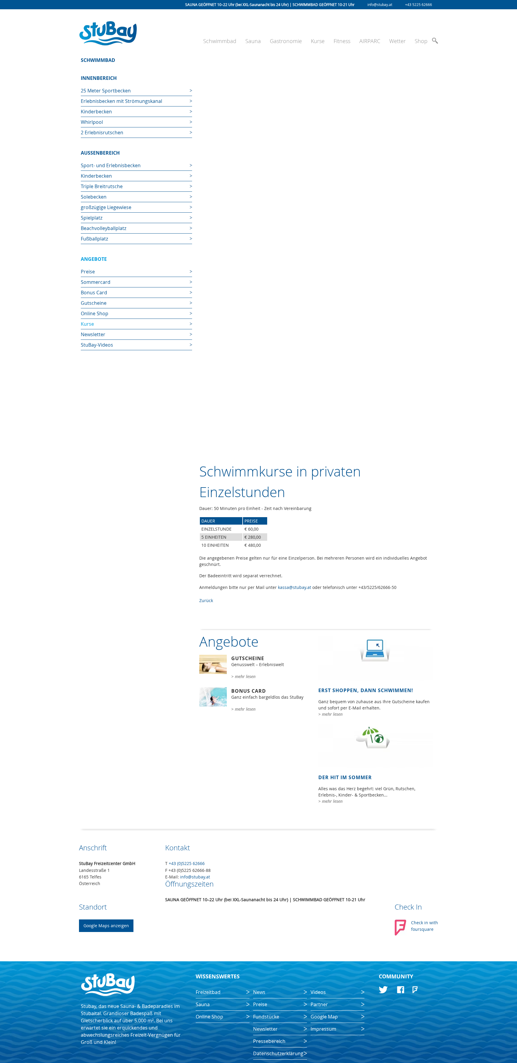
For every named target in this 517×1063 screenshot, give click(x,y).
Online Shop (94, 313)
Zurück (206, 600)
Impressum (323, 1029)
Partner (319, 1004)
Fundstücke (266, 1016)
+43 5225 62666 (418, 4)
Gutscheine (94, 303)
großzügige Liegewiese (106, 207)
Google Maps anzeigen (106, 925)
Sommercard (95, 282)
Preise (88, 271)
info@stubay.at (379, 4)
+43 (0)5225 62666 (187, 863)
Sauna (253, 41)
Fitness (342, 41)
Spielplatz (91, 217)
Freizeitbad (208, 992)
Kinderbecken (96, 111)
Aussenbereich (100, 153)
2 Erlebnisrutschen (102, 132)
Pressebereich (269, 1041)
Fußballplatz (94, 238)
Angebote (94, 259)
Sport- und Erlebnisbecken (111, 165)
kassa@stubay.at (294, 587)
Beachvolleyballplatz (103, 228)
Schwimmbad (219, 41)
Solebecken (94, 197)
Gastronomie (286, 41)
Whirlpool (92, 122)
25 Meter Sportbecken (106, 90)
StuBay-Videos (97, 345)
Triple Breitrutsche (102, 186)
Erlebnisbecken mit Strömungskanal (121, 101)
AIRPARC (369, 41)
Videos (318, 992)
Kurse (318, 41)
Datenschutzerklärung (278, 1053)
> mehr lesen (243, 676)
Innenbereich (99, 78)
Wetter (397, 41)
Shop (421, 41)
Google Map (324, 1016)
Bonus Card (94, 292)
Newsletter (93, 334)
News (259, 992)
